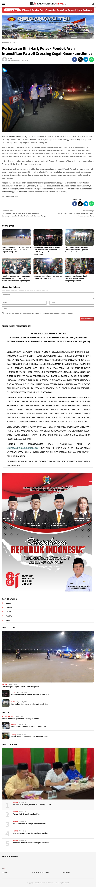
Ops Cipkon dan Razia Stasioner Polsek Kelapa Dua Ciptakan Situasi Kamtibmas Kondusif (78, 249)
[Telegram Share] (85, 59)
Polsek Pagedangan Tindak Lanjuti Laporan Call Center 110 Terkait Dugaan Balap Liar (16, 249)
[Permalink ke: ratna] (4, 59)
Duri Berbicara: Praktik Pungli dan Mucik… (30, 833)
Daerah (15, 802)
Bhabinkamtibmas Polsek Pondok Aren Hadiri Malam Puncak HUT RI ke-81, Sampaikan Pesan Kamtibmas (48, 250)
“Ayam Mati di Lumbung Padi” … (26, 814)
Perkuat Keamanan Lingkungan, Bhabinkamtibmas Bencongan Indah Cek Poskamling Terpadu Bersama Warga (24, 213)
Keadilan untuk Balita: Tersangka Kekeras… (31, 843)
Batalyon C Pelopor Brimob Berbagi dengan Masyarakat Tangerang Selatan (76, 278)
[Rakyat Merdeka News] (48, 3)
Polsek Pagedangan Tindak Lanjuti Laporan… (21, 686)
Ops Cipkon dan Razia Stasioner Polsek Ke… (29, 704)
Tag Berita (10, 607)
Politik (5, 716)
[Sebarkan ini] (74, 59)
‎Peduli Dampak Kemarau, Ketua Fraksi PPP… (29, 736)
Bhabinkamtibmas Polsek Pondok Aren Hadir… (30, 694)
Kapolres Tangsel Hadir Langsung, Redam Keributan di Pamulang (48, 277)
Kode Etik (66, 873)
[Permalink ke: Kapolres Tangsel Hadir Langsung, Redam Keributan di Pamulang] (48, 266)
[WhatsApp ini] (91, 59)
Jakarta (9, 616)
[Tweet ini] (80, 59)
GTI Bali (9, 612)
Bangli (8, 603)
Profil (10, 716)
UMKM (8, 620)
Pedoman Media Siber (40, 873)
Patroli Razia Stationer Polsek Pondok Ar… (29, 727)
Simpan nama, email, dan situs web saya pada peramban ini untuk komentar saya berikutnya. (39, 313)
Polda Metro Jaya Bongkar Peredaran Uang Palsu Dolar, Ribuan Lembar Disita (73, 213)
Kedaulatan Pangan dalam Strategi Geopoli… (21, 719)
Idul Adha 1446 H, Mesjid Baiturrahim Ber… (31, 824)
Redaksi (5, 873)
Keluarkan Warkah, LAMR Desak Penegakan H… (33, 804)
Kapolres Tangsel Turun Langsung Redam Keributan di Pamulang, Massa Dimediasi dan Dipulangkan (16, 278)
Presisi (4, 684)
